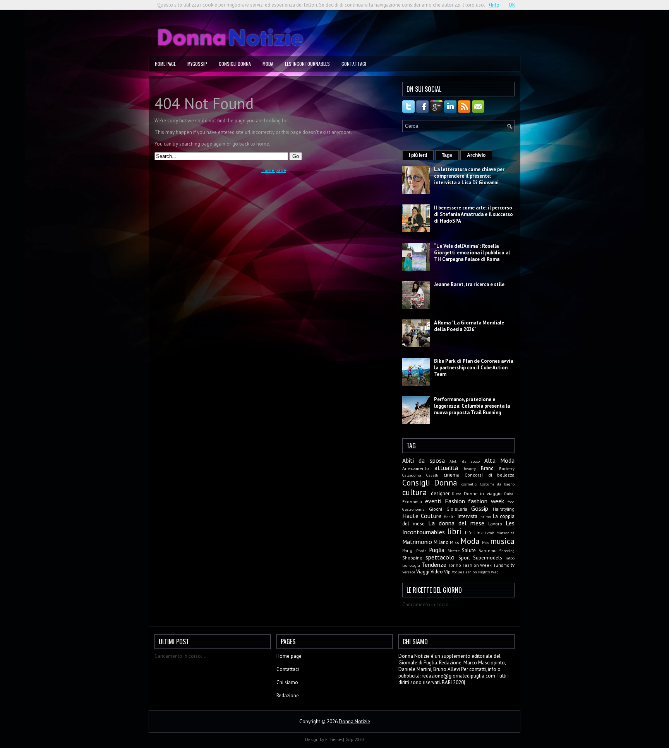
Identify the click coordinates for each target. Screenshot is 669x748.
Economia (412, 501)
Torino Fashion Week (470, 565)
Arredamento (415, 468)
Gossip (479, 508)
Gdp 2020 (354, 739)
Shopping (412, 558)
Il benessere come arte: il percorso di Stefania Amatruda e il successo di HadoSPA (473, 214)
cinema (452, 475)
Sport (464, 557)
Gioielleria (456, 509)
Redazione (287, 695)
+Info (493, 5)
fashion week (486, 501)
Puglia (436, 550)
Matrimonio (417, 542)
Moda (267, 63)
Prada (421, 550)
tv (513, 565)
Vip (447, 572)
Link (478, 532)
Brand (487, 468)
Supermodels (487, 557)
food (511, 501)
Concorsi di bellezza (490, 475)
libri (454, 531)
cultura (414, 492)
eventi (433, 501)
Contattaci (353, 63)
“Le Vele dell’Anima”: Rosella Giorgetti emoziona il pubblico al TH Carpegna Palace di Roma (472, 252)
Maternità (505, 532)
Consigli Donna (235, 63)
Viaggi (422, 571)
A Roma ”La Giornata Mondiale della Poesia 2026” (469, 326)
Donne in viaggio (483, 493)
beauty (470, 468)
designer (440, 493)
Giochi (435, 509)
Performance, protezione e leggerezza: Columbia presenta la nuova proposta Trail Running (472, 406)
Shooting (507, 550)
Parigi (407, 550)
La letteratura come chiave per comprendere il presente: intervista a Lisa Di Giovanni (469, 176)
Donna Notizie (354, 721)
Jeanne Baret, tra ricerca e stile (469, 284)
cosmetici (469, 484)
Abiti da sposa (423, 460)
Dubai (509, 493)
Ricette (454, 550)
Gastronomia (413, 509)
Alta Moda (499, 460)
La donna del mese (456, 523)
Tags (447, 155)
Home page (165, 63)
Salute (469, 550)
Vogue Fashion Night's (471, 572)
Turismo (501, 565)
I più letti (418, 155)
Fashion (455, 501)
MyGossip (197, 63)
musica (502, 541)
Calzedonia (411, 475)
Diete (456, 493)
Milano (441, 542)
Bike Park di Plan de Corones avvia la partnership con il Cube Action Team (473, 367)
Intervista (467, 516)
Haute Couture (421, 516)
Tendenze (434, 564)
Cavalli (432, 475)
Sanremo (488, 550)
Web (494, 572)
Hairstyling (504, 509)
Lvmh (489, 532)
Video (437, 571)
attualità (446, 468)
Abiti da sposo (464, 461)
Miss (454, 542)
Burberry (507, 468)
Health (450, 516)
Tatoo (510, 558)
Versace (408, 572)
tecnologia (411, 565)
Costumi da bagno (497, 484)
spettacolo (440, 557)
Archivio (476, 155)
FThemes (334, 739)
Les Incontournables (307, 63)
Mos (485, 542)
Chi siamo (287, 682)
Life (469, 532)
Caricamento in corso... (427, 604)
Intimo (485, 516)
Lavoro (495, 524)
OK (512, 5)
